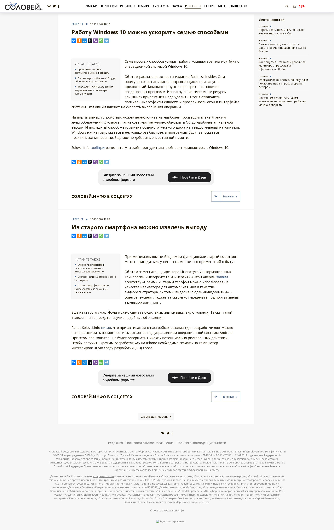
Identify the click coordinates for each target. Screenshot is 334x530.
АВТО (222, 6)
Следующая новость (154, 416)
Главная (91, 6)
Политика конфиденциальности (201, 443)
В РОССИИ (109, 6)
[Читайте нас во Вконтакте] (49, 6)
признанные (105, 491)
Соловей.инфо (175, 510)
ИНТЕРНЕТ (193, 6)
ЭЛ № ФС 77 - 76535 (220, 455)
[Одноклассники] (79, 40)
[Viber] (95, 40)
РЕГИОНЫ (127, 6)
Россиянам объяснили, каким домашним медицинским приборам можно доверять (282, 101)
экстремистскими (103, 476)
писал (106, 327)
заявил (222, 277)
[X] (90, 40)
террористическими (264, 483)
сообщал (97, 147)
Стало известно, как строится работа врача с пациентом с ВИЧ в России (282, 47)
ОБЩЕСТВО (238, 6)
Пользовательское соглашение (150, 443)
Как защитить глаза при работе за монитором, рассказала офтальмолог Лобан (282, 65)
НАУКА (177, 6)
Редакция (115, 443)
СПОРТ (209, 6)
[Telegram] (106, 40)
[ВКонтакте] (74, 40)
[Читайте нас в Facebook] (58, 6)
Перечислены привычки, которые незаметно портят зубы (281, 31)
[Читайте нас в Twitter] (54, 6)
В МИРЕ (144, 6)
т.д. (208, 502)
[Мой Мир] (84, 40)
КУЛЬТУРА (161, 6)
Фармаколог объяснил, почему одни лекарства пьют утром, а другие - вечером (283, 83)
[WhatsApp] (101, 40)
